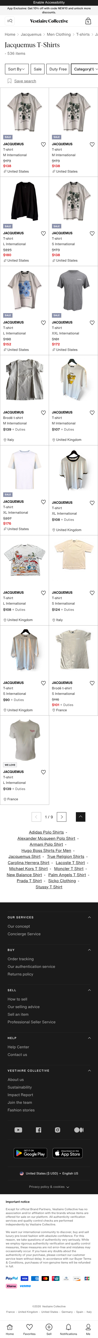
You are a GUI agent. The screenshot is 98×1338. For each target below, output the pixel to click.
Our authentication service (31, 966)
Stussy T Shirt (49, 887)
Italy (89, 1312)
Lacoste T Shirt (70, 863)
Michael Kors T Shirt (28, 869)
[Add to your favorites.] (43, 144)
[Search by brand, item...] (10, 20)
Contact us (17, 1054)
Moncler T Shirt (69, 869)
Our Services (21, 917)
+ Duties (18, 429)
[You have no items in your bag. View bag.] (88, 21)
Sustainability (20, 1087)
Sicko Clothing (62, 881)
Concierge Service (24, 934)
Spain (79, 1312)
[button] (88, 21)
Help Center (18, 1047)
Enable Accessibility (49, 2)
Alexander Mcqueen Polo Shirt (46, 838)
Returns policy (20, 974)
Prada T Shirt (29, 881)
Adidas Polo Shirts (46, 832)
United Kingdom (28, 1312)
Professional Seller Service (31, 1022)
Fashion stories (21, 1110)
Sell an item (18, 1014)
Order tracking (21, 959)
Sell (12, 990)
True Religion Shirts (65, 857)
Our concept (19, 926)
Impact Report (20, 1095)
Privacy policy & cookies (47, 1186)
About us (16, 1079)
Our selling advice (24, 1007)
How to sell (17, 999)
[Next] (61, 817)
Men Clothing (59, 34)
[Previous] (36, 817)
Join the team (20, 1102)
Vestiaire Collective (28, 1071)
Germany (67, 1312)
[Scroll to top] (80, 817)
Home (10, 34)
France (10, 1312)
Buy (11, 950)
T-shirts (83, 34)
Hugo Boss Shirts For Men (46, 851)
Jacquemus (31, 34)
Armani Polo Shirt (46, 844)
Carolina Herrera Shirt (28, 863)
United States (49, 1312)
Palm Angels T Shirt (67, 875)
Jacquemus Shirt (24, 857)
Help (12, 1038)
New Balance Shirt (24, 875)
